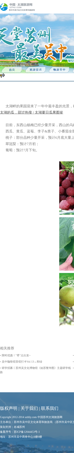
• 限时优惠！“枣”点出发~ (15, 355)
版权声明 (8, 408)
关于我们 (29, 408)
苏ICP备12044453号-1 (27, 431)
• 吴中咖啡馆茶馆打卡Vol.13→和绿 (21, 361)
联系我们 (49, 408)
